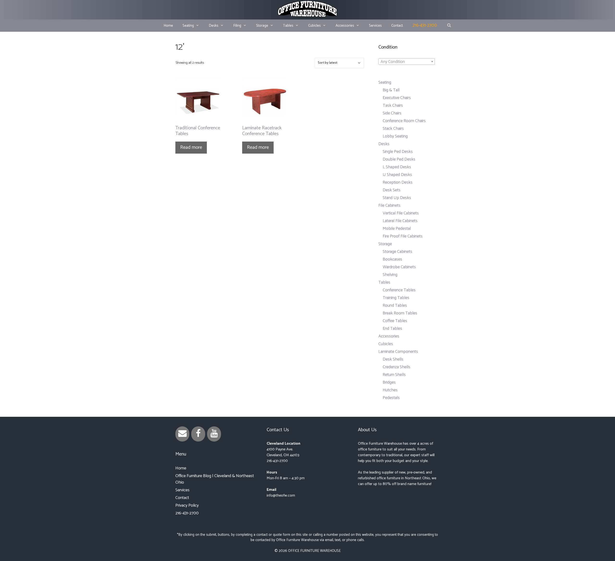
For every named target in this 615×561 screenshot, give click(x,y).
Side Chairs (392, 113)
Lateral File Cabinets (400, 220)
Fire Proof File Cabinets (403, 236)
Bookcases (392, 259)
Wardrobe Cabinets (399, 267)
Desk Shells (393, 359)
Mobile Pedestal (397, 228)
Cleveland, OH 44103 (283, 455)
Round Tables (395, 305)
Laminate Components (398, 351)
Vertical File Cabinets (401, 213)
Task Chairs (393, 105)
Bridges (389, 382)
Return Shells (394, 374)
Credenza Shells (396, 367)
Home (168, 26)
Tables (288, 26)
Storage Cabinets (397, 251)
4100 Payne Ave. (280, 449)
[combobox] (406, 61)
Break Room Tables (400, 313)
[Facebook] (198, 434)
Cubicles (314, 26)
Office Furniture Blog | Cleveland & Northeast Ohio (214, 479)
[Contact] (182, 434)
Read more (191, 147)
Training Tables (396, 297)
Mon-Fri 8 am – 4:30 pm (286, 478)
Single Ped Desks (398, 151)
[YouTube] (214, 434)
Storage (262, 26)
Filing (237, 26)
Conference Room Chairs (404, 121)
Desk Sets (391, 190)
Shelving (390, 274)
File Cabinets (389, 205)
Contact (397, 26)
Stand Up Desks (397, 197)
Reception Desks (397, 182)
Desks (213, 26)
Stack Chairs (393, 128)
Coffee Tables (395, 320)
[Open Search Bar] (449, 26)
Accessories (345, 26)
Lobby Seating (395, 136)
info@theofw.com (281, 495)
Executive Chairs (397, 97)
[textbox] (407, 61)
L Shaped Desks (397, 167)
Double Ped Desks (399, 159)
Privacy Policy (187, 505)
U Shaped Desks (397, 174)
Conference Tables (399, 290)
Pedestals (391, 397)
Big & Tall (391, 90)
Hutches (390, 390)
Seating (188, 26)
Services (375, 26)
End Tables (392, 328)
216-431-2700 (424, 25)
